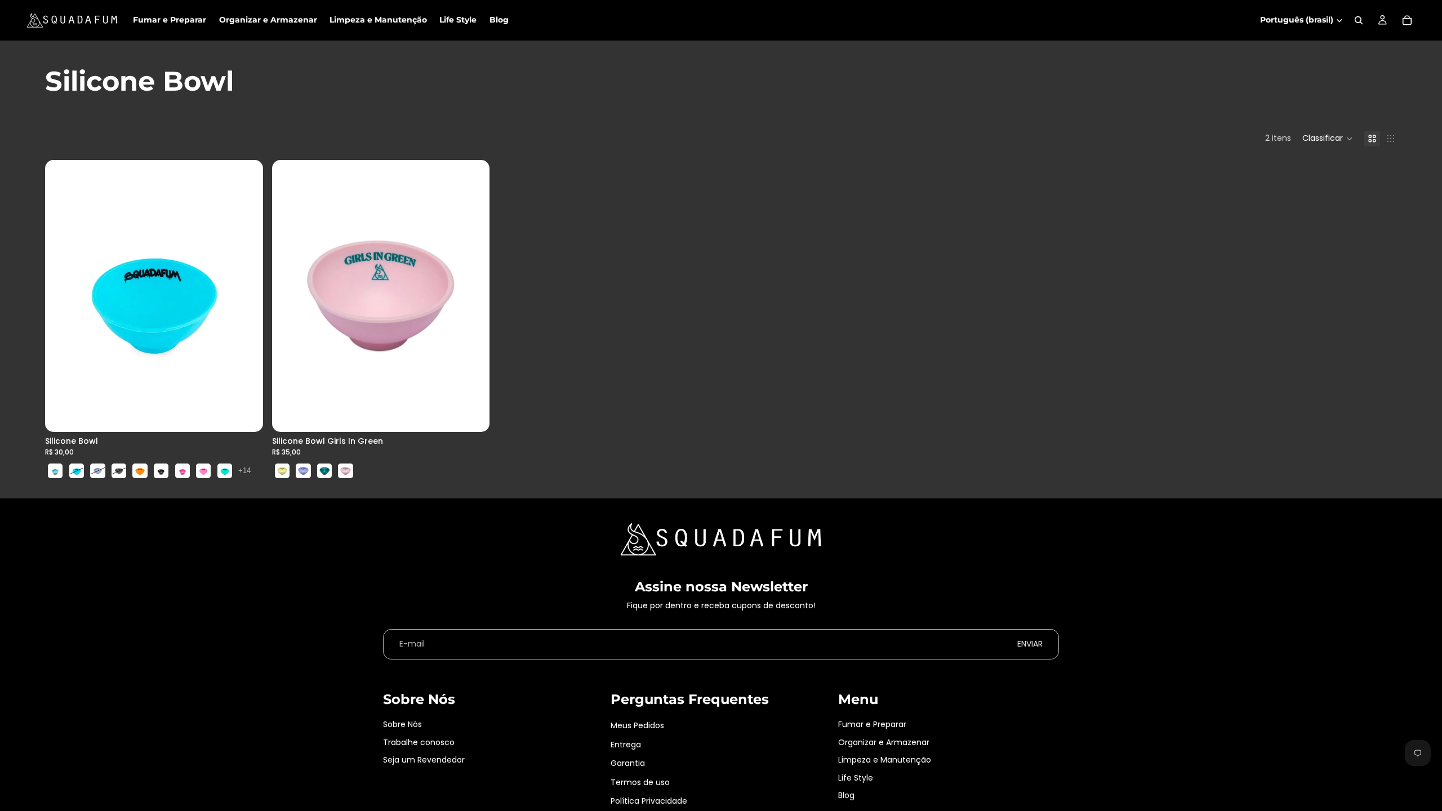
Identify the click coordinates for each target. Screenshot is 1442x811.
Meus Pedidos (637, 725)
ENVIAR (1030, 643)
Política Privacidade (649, 800)
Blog (846, 795)
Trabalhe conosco (419, 742)
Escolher (255, 414)
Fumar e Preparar (872, 724)
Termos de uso (640, 782)
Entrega (626, 744)
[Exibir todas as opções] (244, 470)
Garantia (628, 763)
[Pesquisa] (1358, 20)
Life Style (855, 777)
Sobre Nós (402, 724)
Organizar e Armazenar (883, 742)
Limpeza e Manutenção (884, 759)
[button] (1327, 138)
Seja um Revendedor (424, 759)
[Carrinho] (1407, 20)
